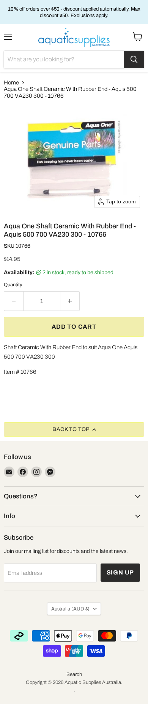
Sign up (120, 572)
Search (74, 674)
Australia (70, 609)
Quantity (13, 284)
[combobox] (64, 59)
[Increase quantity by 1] (70, 301)
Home (11, 83)
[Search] (134, 59)
